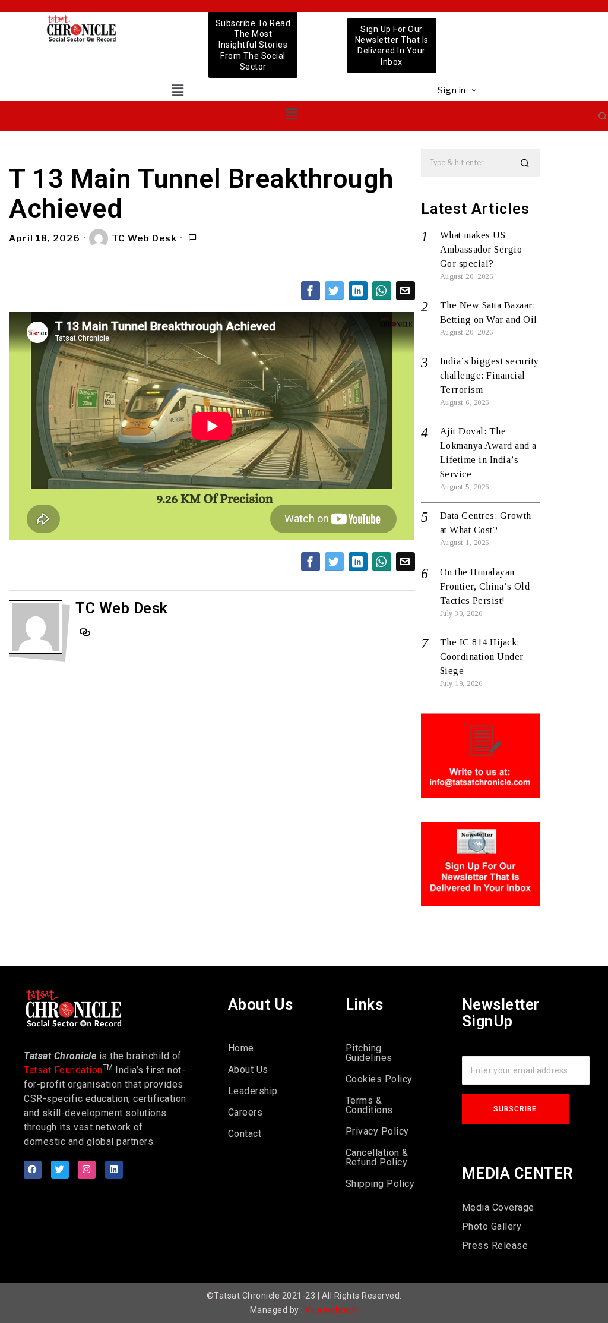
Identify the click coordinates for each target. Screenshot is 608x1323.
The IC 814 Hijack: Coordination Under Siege (482, 656)
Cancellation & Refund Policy (377, 1157)
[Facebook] (33, 1170)
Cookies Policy (379, 1079)
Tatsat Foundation (63, 1070)
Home (241, 1048)
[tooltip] (310, 290)
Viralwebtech (331, 1310)
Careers (245, 1112)
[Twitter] (60, 1170)
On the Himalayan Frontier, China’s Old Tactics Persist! (485, 586)
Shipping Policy (380, 1183)
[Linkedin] (114, 1170)
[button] (177, 90)
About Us (248, 1069)
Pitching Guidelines (369, 1052)
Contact (245, 1133)
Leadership (253, 1091)
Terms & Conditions (369, 1105)
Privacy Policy (377, 1131)
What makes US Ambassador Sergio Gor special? (481, 249)
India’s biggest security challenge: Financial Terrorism (489, 375)
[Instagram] (87, 1170)
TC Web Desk (144, 238)
